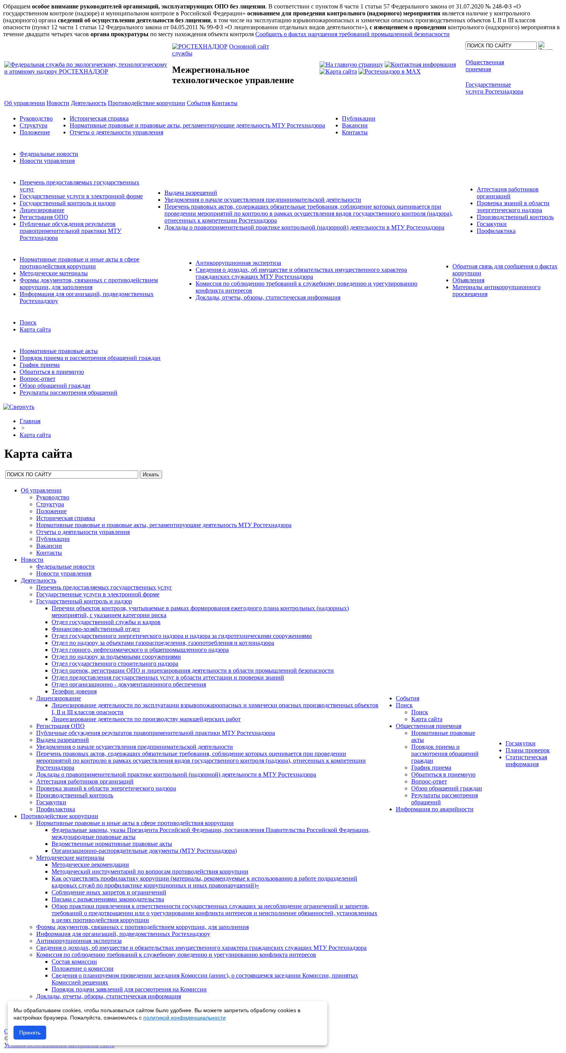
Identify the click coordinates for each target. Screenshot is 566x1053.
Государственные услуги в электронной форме (81, 196)
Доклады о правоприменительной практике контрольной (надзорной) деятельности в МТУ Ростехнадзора (304, 227)
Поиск (28, 322)
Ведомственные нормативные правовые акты (112, 843)
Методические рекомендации (90, 864)
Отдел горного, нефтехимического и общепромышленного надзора (140, 649)
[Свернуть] (18, 406)
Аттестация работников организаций (508, 192)
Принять (29, 1033)
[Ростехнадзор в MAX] (389, 71)
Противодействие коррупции (59, 816)
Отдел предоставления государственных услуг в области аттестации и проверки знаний (168, 677)
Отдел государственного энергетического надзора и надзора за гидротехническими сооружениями (182, 636)
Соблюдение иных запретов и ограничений (109, 892)
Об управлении (41, 490)
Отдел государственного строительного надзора (115, 663)
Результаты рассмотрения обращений (68, 392)
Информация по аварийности (435, 809)
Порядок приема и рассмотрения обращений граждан (90, 358)
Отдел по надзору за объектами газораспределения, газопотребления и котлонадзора (163, 643)
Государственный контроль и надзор (68, 203)
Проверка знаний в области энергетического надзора (513, 206)
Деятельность (38, 580)
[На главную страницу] (351, 64)
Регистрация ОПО (44, 217)
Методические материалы (54, 273)
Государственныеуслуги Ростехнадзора (494, 88)
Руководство (36, 118)
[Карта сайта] (338, 71)
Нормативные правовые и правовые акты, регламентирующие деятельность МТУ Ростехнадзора (197, 125)
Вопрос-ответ (37, 378)
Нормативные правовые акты (59, 351)
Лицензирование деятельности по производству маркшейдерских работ (146, 719)
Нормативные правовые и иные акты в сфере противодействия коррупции (79, 263)
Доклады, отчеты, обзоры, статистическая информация (268, 297)
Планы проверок (528, 750)
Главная (30, 421)
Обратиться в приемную (52, 371)
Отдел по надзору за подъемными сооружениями (116, 656)
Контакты (355, 132)
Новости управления (47, 160)
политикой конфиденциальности (184, 1017)
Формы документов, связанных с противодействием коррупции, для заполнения (89, 283)
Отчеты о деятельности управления (116, 132)
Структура (33, 125)
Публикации (358, 118)
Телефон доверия (74, 691)
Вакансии (355, 125)
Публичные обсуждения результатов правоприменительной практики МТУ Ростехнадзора (70, 231)
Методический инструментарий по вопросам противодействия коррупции (150, 871)
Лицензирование (42, 210)
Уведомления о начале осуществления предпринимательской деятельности (262, 199)
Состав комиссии (74, 961)
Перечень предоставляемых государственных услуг (104, 587)
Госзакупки (492, 224)
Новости (32, 559)
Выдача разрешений (190, 192)
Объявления (468, 280)
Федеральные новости (49, 154)
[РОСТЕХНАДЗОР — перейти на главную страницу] (87, 71)
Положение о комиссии (83, 968)
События (407, 698)
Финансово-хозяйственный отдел (96, 629)
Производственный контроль (515, 217)
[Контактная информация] (420, 64)
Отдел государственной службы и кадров (106, 622)
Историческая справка (99, 118)
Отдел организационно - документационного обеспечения (129, 684)
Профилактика (496, 231)
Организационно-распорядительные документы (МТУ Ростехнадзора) (144, 850)
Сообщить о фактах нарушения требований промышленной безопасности (352, 34)
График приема (40, 365)
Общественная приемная (428, 726)
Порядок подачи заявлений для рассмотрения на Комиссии (129, 989)
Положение (35, 132)
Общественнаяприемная (485, 65)
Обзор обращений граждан (55, 385)
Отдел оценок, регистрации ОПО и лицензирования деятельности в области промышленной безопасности (193, 670)
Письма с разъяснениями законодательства (108, 899)
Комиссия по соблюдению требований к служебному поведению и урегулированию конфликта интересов (176, 954)
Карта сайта (35, 329)
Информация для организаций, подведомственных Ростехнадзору (123, 934)
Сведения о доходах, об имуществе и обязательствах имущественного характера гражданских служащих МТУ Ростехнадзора (301, 273)
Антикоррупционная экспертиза (238, 262)
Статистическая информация (526, 760)
